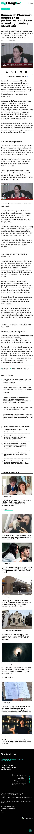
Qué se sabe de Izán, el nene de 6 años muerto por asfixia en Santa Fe (17, 408)
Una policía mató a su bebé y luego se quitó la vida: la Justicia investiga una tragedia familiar (17, 381)
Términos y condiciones (8, 808)
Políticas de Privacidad (7, 806)
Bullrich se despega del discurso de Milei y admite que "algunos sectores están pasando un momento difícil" (17, 503)
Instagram (18, 784)
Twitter (21, 778)
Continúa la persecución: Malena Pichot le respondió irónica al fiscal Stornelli (15, 454)
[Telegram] (25, 71)
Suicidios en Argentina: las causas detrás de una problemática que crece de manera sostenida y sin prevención (16, 670)
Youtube (20, 781)
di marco (13, 368)
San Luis (26, 368)
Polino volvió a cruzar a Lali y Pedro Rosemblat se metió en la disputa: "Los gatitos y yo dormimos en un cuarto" (15, 446)
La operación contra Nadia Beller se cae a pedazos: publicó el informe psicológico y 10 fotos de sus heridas (16, 462)
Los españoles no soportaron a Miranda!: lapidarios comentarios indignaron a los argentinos (15, 437)
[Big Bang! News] (11, 3)
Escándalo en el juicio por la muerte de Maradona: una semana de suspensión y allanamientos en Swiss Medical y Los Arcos (18, 416)
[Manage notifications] (30, 830)
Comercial (4, 810)
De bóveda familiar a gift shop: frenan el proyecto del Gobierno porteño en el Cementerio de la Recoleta (15, 637)
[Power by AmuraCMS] (27, 818)
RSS (2, 813)
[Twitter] (11, 71)
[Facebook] (16, 71)
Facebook (19, 775)
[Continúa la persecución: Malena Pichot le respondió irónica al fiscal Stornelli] (17, 724)
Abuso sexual (5, 368)
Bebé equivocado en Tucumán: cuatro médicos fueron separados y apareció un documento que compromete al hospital (17, 390)
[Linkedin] (21, 71)
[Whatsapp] (6, 71)
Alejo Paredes (9, 509)
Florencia (19, 368)
